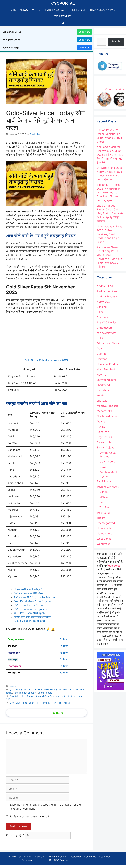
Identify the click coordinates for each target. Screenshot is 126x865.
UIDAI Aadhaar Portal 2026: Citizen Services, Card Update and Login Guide (110, 234)
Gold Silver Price (46, 689)
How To (101, 374)
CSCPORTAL (63, 3)
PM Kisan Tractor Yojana (29, 605)
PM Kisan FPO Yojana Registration (35, 597)
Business (102, 317)
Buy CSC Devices (58, 860)
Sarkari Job (104, 442)
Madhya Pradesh (107, 405)
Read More (57, 712)
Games (103, 491)
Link (110, 585)
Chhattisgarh (105, 327)
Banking (102, 306)
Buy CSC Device (107, 322)
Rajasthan (103, 431)
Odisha (101, 421)
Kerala (100, 395)
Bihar (100, 312)
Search (115, 41)
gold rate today (29, 689)
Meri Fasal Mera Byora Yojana (32, 601)
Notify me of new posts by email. (29, 816)
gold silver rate (63, 689)
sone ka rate (45, 692)
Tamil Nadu (104, 481)
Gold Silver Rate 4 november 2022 (46, 360)
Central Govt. (20, 10)
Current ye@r (15, 835)
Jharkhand (103, 385)
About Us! (104, 856)
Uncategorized (106, 523)
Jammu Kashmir (107, 379)
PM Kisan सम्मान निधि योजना (29, 593)
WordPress (103, 543)
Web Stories (63, 16)
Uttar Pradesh (105, 528)
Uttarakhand (104, 533)
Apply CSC (103, 301)
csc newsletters (106, 332)
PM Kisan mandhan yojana (30, 609)
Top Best (104, 507)
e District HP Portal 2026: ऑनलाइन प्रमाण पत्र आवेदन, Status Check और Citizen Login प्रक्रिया (108, 192)
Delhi (100, 338)
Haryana (102, 358)
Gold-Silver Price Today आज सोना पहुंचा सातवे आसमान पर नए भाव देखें (40, 702)
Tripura (101, 517)
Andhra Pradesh (107, 296)
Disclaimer (75, 856)
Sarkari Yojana (105, 447)
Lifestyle (78, 10)
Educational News (108, 343)
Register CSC (105, 437)
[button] (63, 23)
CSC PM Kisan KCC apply (29, 613)
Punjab (101, 426)
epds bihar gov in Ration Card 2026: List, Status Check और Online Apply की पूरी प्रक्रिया (110, 213)
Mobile (103, 497)
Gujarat (101, 353)
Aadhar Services (107, 291)
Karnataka (103, 390)
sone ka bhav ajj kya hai (25, 692)
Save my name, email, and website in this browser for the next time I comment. (45, 806)
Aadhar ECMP (105, 286)
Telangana (103, 512)
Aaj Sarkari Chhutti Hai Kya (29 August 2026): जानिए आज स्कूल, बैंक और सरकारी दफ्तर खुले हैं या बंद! (110, 154)
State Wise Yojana (51, 10)
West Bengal (104, 538)
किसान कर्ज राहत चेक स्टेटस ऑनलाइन (32, 616)
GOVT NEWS (107, 461)
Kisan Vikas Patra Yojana (29, 620)
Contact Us (90, 856)
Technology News (102, 10)
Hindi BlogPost (106, 369)
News (13, 686)
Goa (99, 348)
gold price (15, 689)
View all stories (114, 89)
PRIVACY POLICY (57, 856)
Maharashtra (104, 411)
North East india (107, 416)
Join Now (84, 31)
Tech (102, 502)
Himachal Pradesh (108, 364)
